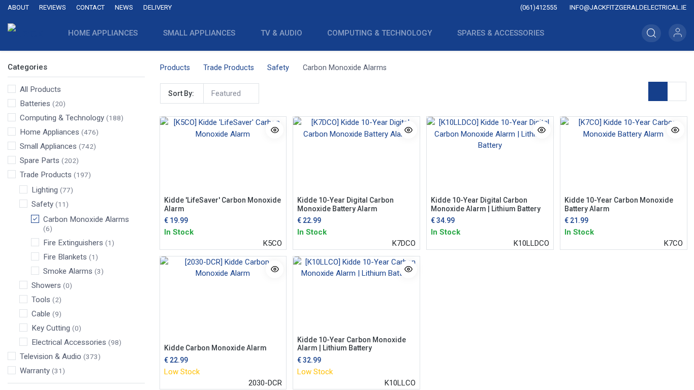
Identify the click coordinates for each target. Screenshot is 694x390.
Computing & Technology (62, 117)
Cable (40, 313)
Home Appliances (49, 132)
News (124, 7)
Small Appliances (48, 146)
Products (175, 67)
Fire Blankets (65, 257)
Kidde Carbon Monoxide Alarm (215, 348)
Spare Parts (39, 160)
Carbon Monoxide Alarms (86, 219)
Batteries (35, 103)
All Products (40, 89)
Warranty (35, 370)
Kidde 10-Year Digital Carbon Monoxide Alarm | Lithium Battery (486, 204)
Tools (40, 299)
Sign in (677, 33)
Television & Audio (50, 356)
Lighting (44, 189)
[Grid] (658, 91)
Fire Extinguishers (73, 242)
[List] (676, 91)
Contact (90, 7)
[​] (282, 8)
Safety (42, 204)
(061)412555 (538, 7)
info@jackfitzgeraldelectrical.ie (627, 7)
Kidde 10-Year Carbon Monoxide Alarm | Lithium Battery (351, 344)
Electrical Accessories (68, 342)
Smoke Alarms (67, 271)
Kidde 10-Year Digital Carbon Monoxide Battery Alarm (345, 204)
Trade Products (46, 174)
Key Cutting (50, 328)
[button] (651, 33)
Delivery (157, 7)
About (18, 7)
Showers (46, 285)
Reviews (52, 7)
